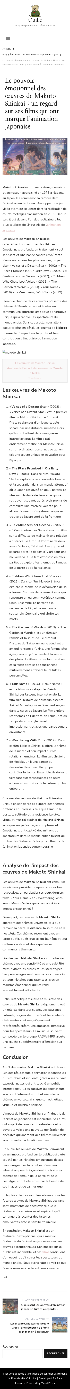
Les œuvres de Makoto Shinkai (35, 363)
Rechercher (10, 1347)
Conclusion (35, 378)
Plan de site (18, 1378)
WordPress (48, 1383)
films (45, 1252)
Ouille (35, 20)
